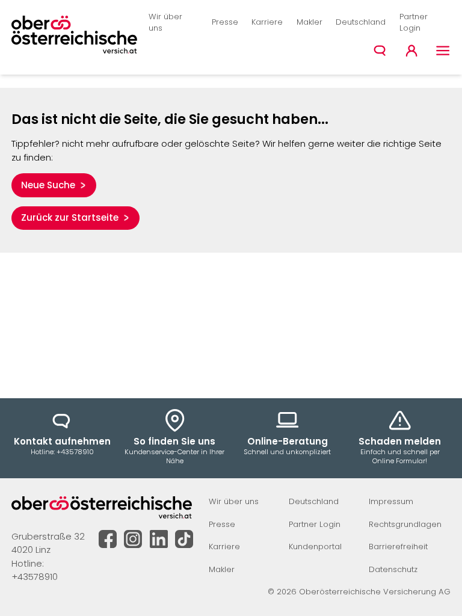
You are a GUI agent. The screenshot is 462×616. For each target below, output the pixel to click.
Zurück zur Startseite (70, 217)
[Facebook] (108, 539)
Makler (309, 22)
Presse (225, 22)
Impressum (391, 501)
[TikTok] (184, 539)
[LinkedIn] (159, 539)
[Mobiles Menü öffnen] (443, 50)
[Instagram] (133, 539)
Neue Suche (48, 185)
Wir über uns (165, 22)
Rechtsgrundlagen (405, 524)
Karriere (267, 22)
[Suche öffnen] (380, 50)
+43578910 (34, 576)
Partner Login (413, 22)
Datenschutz (393, 569)
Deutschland (361, 22)
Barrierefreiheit (398, 546)
